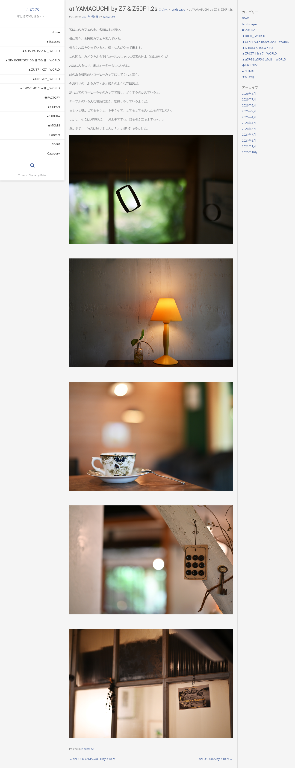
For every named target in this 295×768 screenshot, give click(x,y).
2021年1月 (249, 146)
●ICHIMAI (54, 107)
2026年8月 (249, 94)
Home (56, 32)
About (56, 144)
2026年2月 (249, 129)
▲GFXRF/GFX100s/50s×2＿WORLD (265, 42)
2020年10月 (250, 152)
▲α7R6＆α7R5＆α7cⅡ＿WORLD (264, 59)
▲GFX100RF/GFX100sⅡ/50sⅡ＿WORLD (32, 60)
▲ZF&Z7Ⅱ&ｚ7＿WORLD (259, 53)
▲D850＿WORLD (253, 36)
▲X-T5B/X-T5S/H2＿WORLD (41, 51)
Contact (54, 135)
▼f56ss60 (53, 42)
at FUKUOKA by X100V (216, 759)
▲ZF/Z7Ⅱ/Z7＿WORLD (44, 69)
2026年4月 (249, 117)
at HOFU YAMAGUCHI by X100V (92, 759)
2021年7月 (249, 134)
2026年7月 (249, 99)
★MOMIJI (53, 125)
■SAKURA (53, 116)
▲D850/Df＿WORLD (46, 79)
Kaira (43, 175)
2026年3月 (249, 123)
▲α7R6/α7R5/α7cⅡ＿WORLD (40, 88)
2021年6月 (249, 140)
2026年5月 (249, 111)
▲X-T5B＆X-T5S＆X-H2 (257, 48)
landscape (87, 749)
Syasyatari (109, 16)
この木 (32, 9)
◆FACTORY (52, 97)
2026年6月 (249, 105)
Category (53, 153)
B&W (245, 18)
